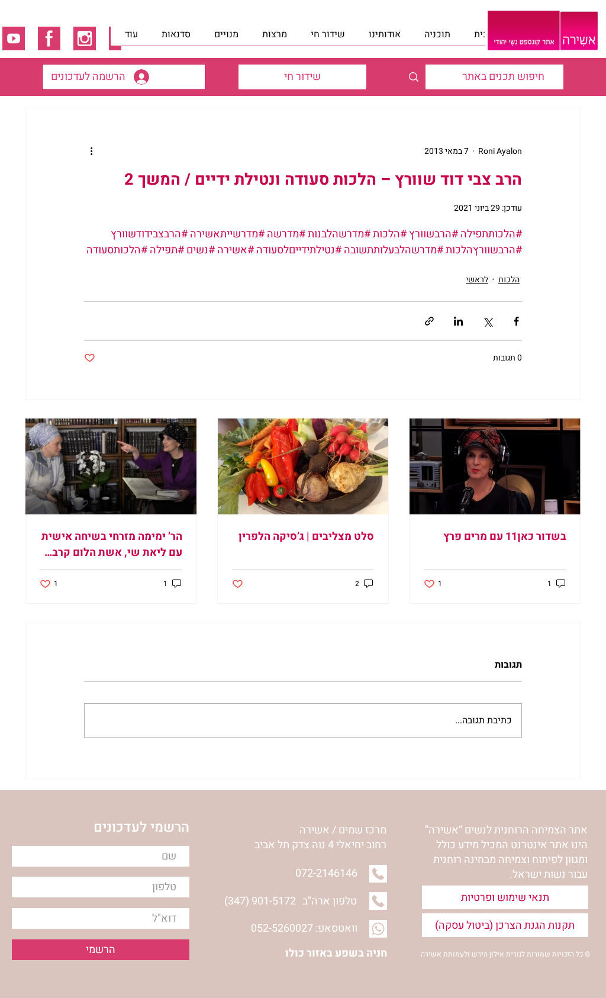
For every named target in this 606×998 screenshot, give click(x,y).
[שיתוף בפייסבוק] (516, 321)
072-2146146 (326, 873)
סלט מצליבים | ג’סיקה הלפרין (306, 537)
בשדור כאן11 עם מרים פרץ (504, 537)
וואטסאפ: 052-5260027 (304, 928)
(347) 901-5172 (260, 901)
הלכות (509, 279)
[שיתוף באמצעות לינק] (429, 321)
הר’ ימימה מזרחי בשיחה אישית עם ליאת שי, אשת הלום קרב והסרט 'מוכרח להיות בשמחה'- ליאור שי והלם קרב (111, 545)
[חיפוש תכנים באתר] (413, 77)
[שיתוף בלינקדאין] (458, 321)
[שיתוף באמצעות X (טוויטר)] (487, 321)
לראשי (477, 279)
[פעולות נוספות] (91, 151)
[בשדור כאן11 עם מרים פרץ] (495, 466)
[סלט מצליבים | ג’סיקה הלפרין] (303, 466)
